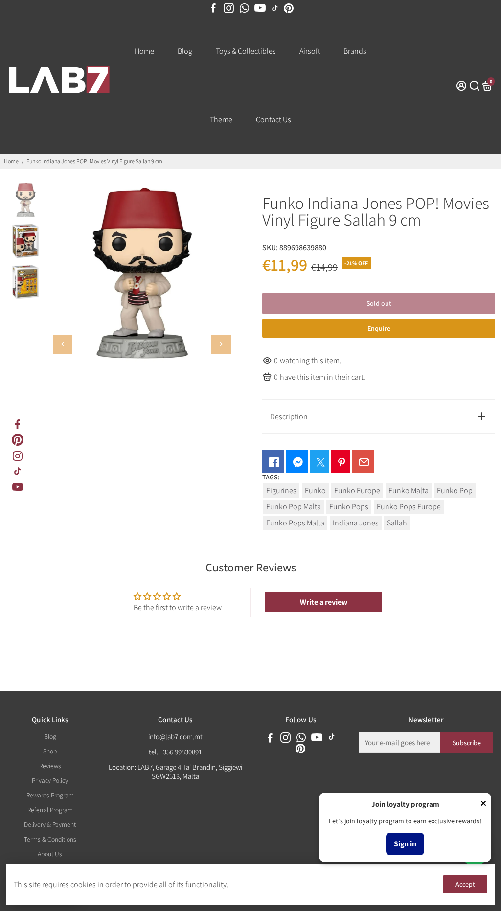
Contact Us (273, 119)
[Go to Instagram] (229, 8)
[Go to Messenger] (297, 461)
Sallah (397, 523)
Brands (354, 51)
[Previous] (62, 344)
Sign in (405, 844)
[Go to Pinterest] (289, 8)
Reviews (50, 765)
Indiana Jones (356, 523)
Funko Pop (455, 490)
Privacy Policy (50, 780)
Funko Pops (348, 506)
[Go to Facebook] (213, 8)
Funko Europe (357, 490)
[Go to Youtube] (260, 8)
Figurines (281, 490)
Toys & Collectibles (246, 51)
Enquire (378, 328)
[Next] (221, 344)
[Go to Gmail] (363, 461)
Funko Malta (408, 490)
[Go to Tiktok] (17, 471)
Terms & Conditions (50, 839)
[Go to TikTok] (275, 8)
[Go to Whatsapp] (244, 8)
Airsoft (309, 51)
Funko (315, 490)
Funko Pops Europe (409, 506)
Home (144, 51)
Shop (50, 751)
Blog (185, 51)
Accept (465, 884)
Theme (221, 119)
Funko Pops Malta (295, 523)
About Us (50, 853)
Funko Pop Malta (293, 506)
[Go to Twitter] (319, 461)
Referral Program (50, 809)
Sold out (378, 303)
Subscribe (467, 742)
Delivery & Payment (50, 824)
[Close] (483, 804)
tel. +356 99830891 (175, 751)
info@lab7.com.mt (175, 736)
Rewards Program (50, 795)
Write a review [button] (323, 602)
